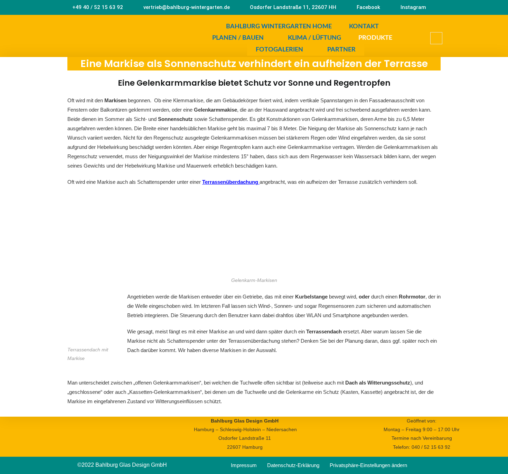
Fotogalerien (279, 50)
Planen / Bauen (238, 38)
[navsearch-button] (436, 38)
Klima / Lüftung (314, 38)
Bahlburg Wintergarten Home (279, 26)
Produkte (375, 38)
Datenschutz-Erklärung (293, 465)
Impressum (244, 465)
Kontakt (364, 26)
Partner (341, 50)
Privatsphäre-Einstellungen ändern (368, 465)
